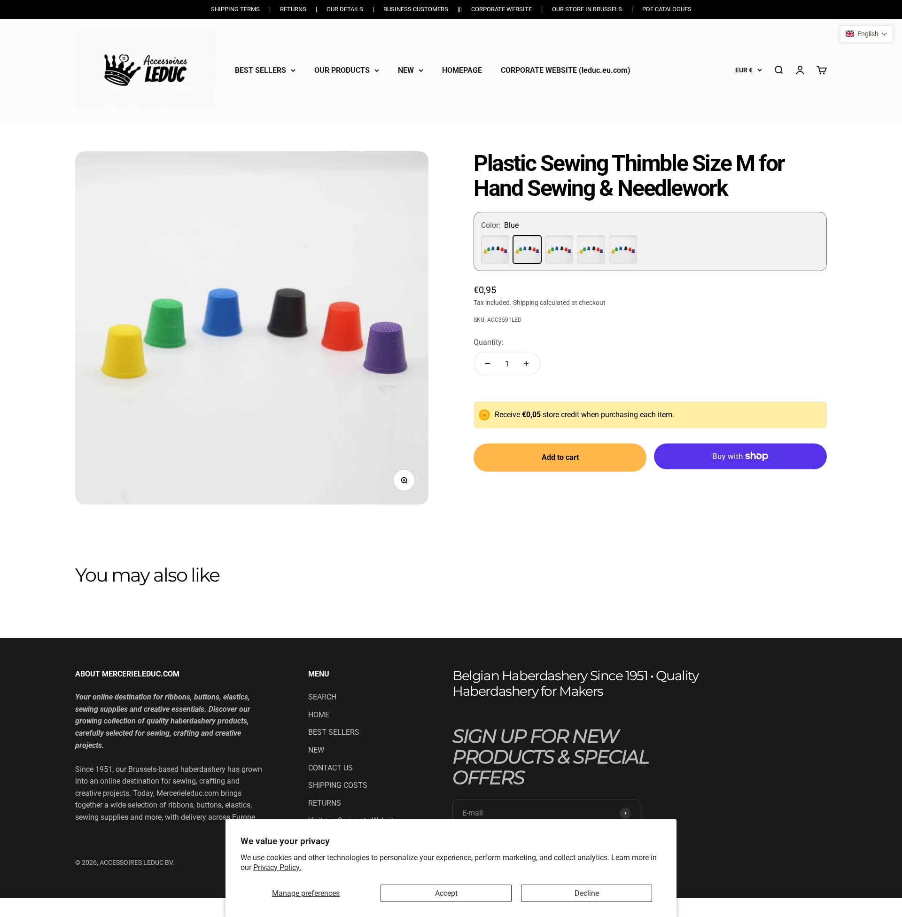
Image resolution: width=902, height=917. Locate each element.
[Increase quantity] (526, 363)
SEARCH (322, 696)
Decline (587, 893)
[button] (866, 33)
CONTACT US (330, 767)
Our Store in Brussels (587, 9)
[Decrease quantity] (487, 363)
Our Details (345, 9)
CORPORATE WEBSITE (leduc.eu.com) (565, 69)
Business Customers (415, 9)
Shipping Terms (235, 9)
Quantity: (489, 342)
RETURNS (324, 803)
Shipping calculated (541, 302)
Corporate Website (501, 9)
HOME (318, 714)
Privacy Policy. (277, 867)
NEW (406, 69)
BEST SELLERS (260, 69)
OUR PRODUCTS (342, 69)
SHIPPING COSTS (337, 785)
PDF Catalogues (667, 9)
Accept (446, 893)
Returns (293, 9)
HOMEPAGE (462, 69)
